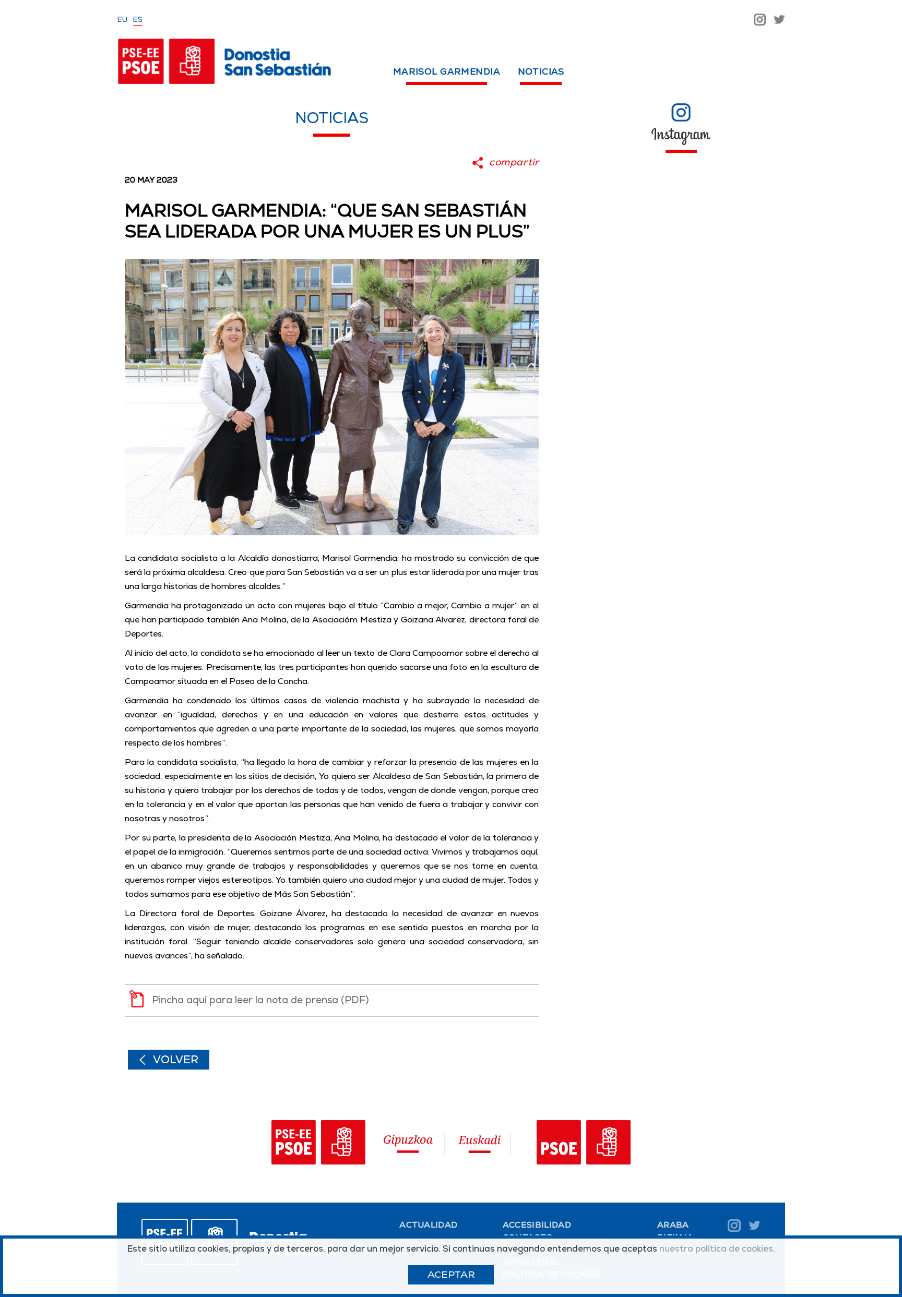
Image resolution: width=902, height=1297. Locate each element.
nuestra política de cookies (716, 1248)
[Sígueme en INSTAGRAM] (681, 112)
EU (122, 19)
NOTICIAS (541, 71)
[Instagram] (760, 18)
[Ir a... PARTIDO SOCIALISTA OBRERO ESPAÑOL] (584, 1144)
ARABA (673, 1224)
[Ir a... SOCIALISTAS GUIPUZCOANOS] (355, 1144)
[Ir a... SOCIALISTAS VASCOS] (480, 1144)
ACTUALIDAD (428, 1224)
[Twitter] (779, 18)
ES (138, 19)
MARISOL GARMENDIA (446, 71)
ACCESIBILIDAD (537, 1224)
